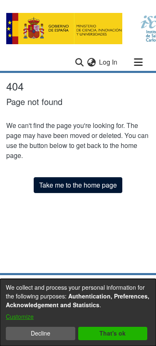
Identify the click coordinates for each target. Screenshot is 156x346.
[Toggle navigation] (138, 62)
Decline (40, 333)
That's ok (112, 333)
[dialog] (78, 312)
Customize (20, 316)
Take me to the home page (78, 185)
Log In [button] (108, 62)
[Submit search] (79, 62)
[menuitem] (91, 62)
